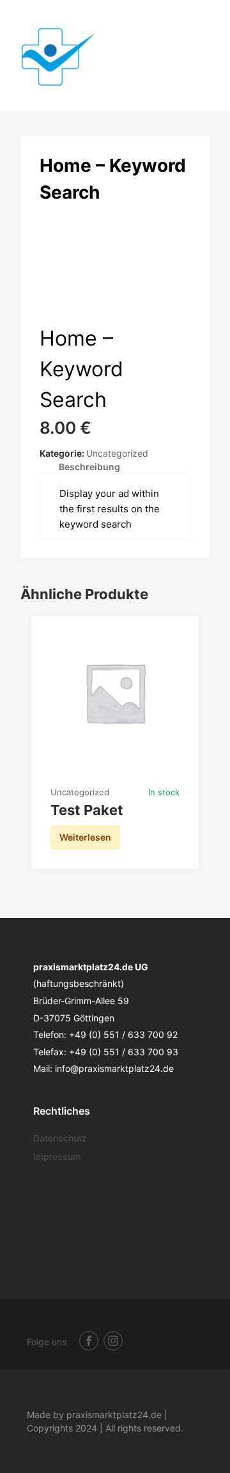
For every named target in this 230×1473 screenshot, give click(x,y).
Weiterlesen (85, 837)
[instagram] (113, 1340)
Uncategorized (117, 453)
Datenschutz (60, 1138)
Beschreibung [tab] (89, 466)
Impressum (56, 1156)
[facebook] (88, 1340)
